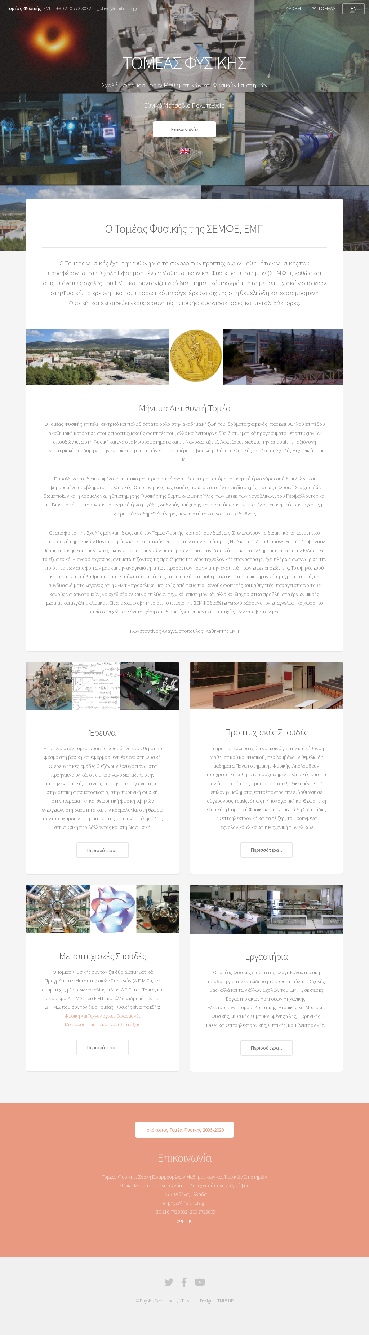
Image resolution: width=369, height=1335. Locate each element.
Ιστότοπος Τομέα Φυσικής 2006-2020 (184, 1130)
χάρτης (184, 1220)
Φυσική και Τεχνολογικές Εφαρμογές (103, 1015)
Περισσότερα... (103, 850)
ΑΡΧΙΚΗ (293, 8)
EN (354, 8)
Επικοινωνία (184, 129)
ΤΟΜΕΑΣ (327, 8)
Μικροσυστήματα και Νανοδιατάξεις (103, 1024)
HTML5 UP (223, 1301)
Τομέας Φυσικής (23, 8)
